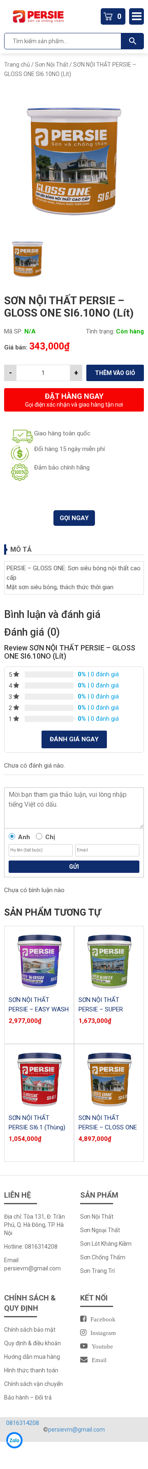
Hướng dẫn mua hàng (32, 1356)
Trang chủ (17, 64)
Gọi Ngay (74, 518)
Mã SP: (13, 331)
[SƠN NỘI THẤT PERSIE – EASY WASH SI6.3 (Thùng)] (39, 960)
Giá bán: (16, 347)
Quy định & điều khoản (32, 1343)
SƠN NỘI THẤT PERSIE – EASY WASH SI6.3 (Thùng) (39, 1009)
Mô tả (21, 549)
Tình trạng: (100, 331)
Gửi (74, 866)
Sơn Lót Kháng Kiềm (106, 1243)
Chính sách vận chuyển (33, 1384)
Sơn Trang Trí (97, 1271)
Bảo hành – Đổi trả (28, 1397)
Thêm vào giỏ (115, 373)
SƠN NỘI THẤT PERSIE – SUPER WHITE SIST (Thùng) (106, 1009)
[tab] (74, 549)
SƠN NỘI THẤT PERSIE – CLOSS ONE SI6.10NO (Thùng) (108, 1127)
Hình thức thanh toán (31, 1370)
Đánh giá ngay (74, 739)
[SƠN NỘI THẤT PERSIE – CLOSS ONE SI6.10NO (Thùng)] (109, 1078)
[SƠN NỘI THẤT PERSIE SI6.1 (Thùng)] (39, 1078)
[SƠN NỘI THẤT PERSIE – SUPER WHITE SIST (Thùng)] (109, 960)
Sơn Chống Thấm (102, 1257)
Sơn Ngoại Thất (100, 1230)
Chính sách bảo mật (30, 1329)
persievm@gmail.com (32, 1268)
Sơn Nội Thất (51, 64)
